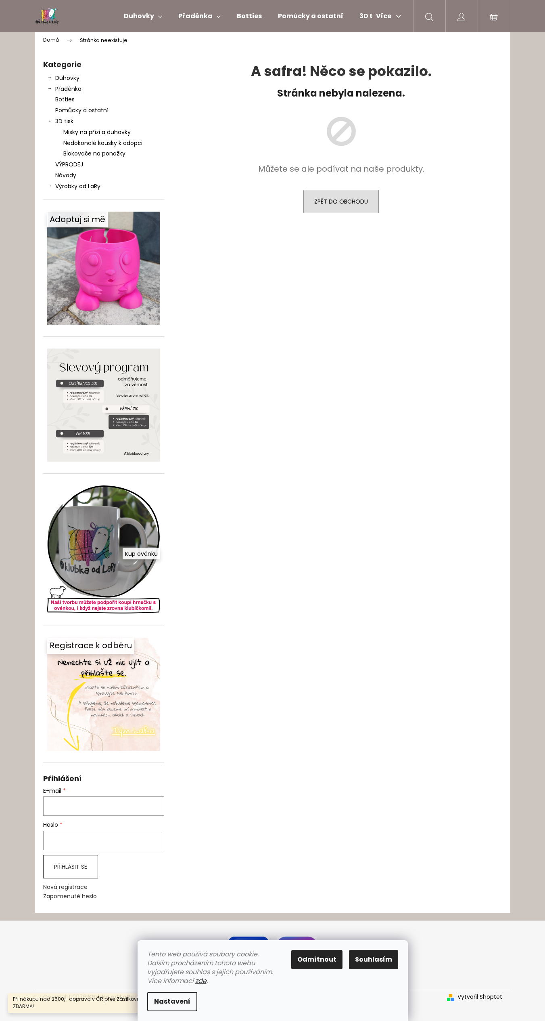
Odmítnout (316, 959)
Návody (65, 175)
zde (201, 980)
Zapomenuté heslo (70, 896)
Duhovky (67, 78)
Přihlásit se (70, 867)
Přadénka (68, 89)
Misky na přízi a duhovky (97, 132)
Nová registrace (65, 887)
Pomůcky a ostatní (82, 110)
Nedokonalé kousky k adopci (102, 143)
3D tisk (64, 121)
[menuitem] (143, 16)
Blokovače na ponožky (94, 153)
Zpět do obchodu (341, 201)
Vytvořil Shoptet (479, 997)
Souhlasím (373, 959)
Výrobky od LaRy (77, 186)
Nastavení (172, 1001)
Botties (65, 99)
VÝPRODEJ (69, 164)
